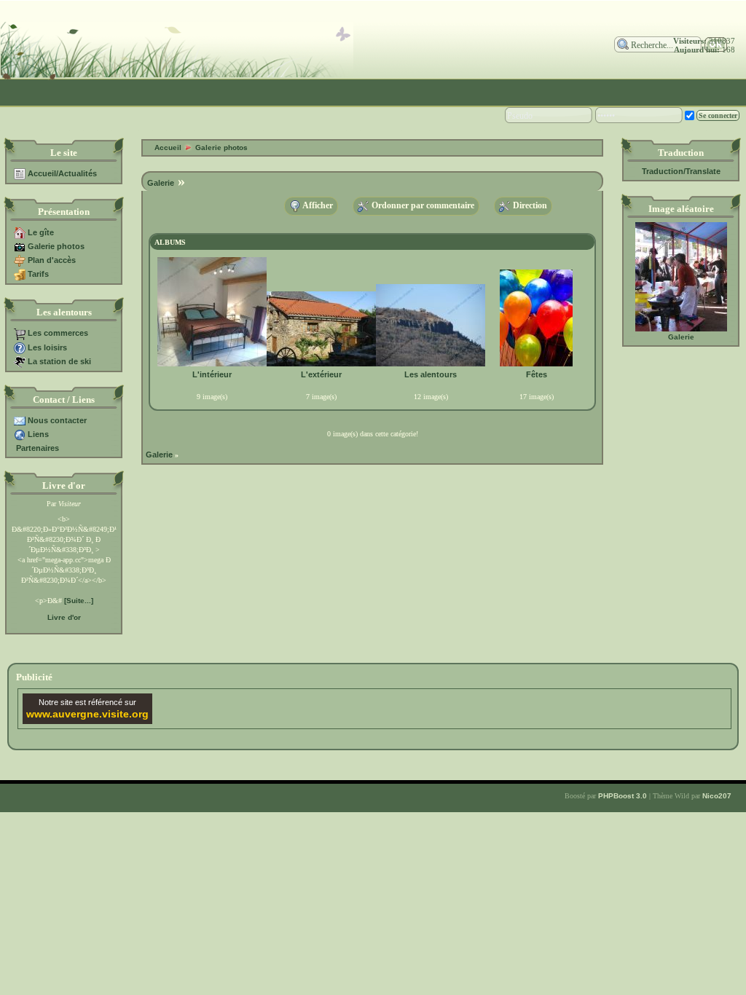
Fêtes (536, 374)
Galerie (681, 337)
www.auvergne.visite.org (87, 714)
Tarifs (38, 274)
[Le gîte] (19, 232)
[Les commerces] (19, 333)
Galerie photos (56, 246)
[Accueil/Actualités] (19, 173)
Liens (38, 434)
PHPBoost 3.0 (622, 796)
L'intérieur (212, 374)
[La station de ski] (19, 361)
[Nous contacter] (19, 420)
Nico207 (716, 796)
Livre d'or (64, 617)
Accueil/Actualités (62, 173)
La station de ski (59, 361)
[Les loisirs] (19, 347)
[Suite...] (78, 601)
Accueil (167, 147)
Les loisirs (47, 347)
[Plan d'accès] (19, 260)
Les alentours (430, 374)
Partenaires (37, 448)
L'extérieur (321, 374)
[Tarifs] (19, 274)
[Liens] (19, 434)
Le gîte (41, 232)
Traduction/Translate (681, 171)
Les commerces (58, 333)
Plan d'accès (52, 260)
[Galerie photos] (19, 246)
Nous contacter (57, 420)
